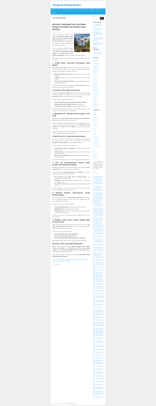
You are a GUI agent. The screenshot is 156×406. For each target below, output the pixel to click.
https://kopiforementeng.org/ (98, 200)
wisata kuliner (95, 125)
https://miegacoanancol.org (97, 387)
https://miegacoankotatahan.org (98, 226)
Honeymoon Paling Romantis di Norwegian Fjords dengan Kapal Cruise (98, 39)
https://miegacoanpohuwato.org (98, 300)
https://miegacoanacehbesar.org (98, 333)
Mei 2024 (94, 100)
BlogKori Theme (72, 403)
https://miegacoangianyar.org (98, 276)
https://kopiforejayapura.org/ (98, 180)
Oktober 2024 (95, 90)
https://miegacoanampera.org (99, 229)
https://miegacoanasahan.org (98, 345)
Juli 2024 (94, 96)
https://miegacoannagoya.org (98, 279)
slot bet (94, 131)
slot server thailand (96, 139)
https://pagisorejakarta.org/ (97, 190)
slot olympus (95, 141)
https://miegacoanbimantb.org (98, 322)
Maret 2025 (95, 83)
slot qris (94, 128)
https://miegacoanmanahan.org (98, 296)
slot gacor (95, 52)
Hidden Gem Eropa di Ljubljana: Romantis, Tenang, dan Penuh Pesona (98, 43)
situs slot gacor (95, 173)
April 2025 (95, 81)
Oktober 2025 (95, 69)
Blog (75, 9)
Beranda (53, 9)
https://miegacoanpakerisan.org (98, 391)
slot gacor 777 (95, 133)
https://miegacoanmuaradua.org (98, 262)
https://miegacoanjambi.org (98, 272)
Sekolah (79, 9)
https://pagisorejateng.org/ (97, 198)
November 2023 (96, 104)
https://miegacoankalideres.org (98, 248)
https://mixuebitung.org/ (97, 182)
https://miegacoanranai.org (97, 224)
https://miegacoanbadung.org (98, 331)
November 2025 (96, 67)
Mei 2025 (94, 79)
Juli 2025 (94, 75)
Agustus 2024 (95, 94)
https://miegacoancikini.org (98, 240)
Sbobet (58, 9)
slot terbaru (95, 144)
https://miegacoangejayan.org (99, 209)
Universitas (85, 9)
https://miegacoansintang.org (98, 213)
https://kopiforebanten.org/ (97, 176)
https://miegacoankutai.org (97, 361)
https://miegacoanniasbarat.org (98, 328)
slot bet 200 (95, 153)
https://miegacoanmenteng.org (98, 252)
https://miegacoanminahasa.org (98, 275)
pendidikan (95, 113)
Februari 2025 (95, 85)
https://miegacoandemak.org (98, 371)
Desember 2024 (96, 89)
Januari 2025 (95, 87)
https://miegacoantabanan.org (98, 332)
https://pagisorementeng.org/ (98, 193)
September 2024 (96, 92)
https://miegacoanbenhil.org (98, 238)
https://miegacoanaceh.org (97, 223)
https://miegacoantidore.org (98, 222)
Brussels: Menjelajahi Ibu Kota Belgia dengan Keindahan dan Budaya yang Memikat (69, 26)
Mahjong (92, 9)
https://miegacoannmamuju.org (98, 324)
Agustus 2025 (95, 73)
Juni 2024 (95, 98)
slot (93, 115)
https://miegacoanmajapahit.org (98, 293)
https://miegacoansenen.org (98, 231)
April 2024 (95, 102)
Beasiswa (70, 9)
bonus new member (96, 146)
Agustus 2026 (95, 59)
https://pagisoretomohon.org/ (98, 194)
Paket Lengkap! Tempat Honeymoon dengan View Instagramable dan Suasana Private (97, 33)
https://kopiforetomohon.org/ (98, 204)
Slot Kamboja (98, 9)
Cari (94, 16)
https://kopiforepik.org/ (97, 201)
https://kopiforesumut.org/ (97, 179)
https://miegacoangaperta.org (98, 286)
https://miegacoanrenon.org (98, 212)
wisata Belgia (67, 261)
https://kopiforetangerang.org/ (98, 186)
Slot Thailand (54, 13)
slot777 (94, 151)
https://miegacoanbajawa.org (98, 312)
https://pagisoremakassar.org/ (98, 189)
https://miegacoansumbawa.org (98, 360)
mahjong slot (95, 156)
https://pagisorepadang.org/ (98, 197)
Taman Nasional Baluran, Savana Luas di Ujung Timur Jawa (98, 25)
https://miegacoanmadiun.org (98, 392)
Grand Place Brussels (82, 259)
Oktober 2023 (95, 106)
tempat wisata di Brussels (58, 261)
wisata (94, 121)
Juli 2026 (94, 61)
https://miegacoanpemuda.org (98, 210)
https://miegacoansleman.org (98, 278)
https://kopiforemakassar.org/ (98, 205)
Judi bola (64, 9)
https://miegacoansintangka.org (98, 311)
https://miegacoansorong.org (98, 274)
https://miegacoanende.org (98, 219)
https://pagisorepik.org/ (97, 187)
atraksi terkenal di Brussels (71, 259)
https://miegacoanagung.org (98, 220)
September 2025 (96, 71)
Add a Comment (56, 264)
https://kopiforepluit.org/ (97, 202)
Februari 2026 (95, 63)
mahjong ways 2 (96, 136)
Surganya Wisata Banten (67, 5)
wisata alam (95, 123)
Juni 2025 (95, 77)
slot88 (94, 158)
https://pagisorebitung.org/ (97, 195)
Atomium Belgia (61, 259)
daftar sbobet (95, 161)
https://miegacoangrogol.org (98, 247)
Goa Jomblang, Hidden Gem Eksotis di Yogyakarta (98, 29)
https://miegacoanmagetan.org (98, 329)
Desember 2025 (96, 65)
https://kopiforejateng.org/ (97, 177)
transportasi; (95, 117)
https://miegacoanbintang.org (98, 310)
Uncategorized (95, 119)
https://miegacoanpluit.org (97, 255)
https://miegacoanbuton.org (98, 340)
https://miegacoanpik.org (97, 254)
